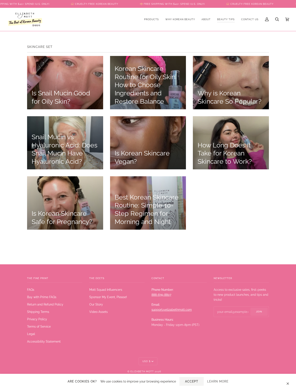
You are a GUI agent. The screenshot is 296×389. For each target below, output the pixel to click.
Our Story (96, 304)
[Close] (289, 381)
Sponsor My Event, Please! (108, 297)
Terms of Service (39, 326)
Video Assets (98, 312)
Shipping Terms (38, 312)
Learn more (217, 381)
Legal (31, 334)
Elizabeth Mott (142, 371)
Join (259, 311)
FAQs (30, 289)
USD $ (146, 361)
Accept (191, 381)
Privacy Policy (37, 319)
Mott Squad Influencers (105, 289)
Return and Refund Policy (45, 304)
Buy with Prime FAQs (41, 297)
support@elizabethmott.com (171, 309)
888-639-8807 (161, 294)
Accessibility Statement (44, 341)
